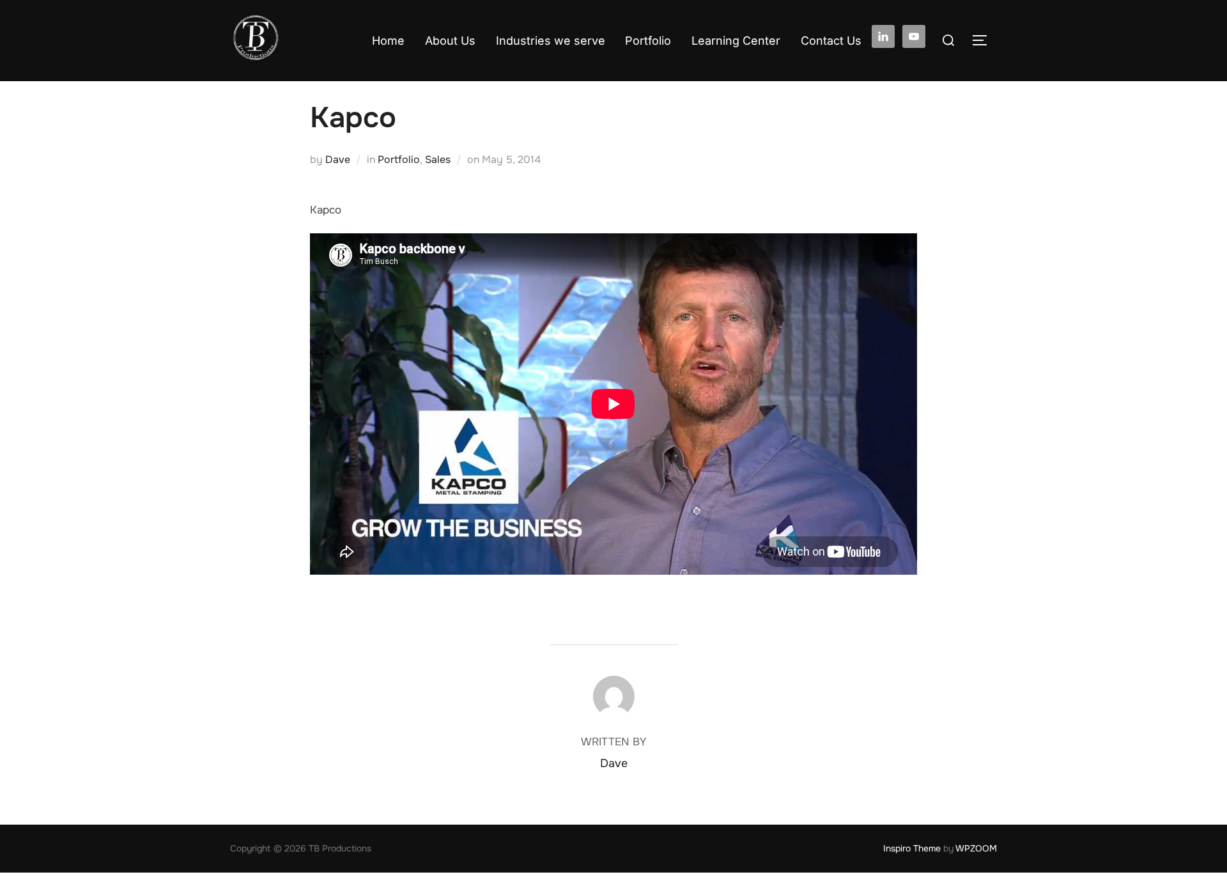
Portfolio (648, 40)
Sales (438, 159)
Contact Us (831, 40)
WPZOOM (976, 848)
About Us (450, 40)
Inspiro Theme (912, 848)
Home (388, 40)
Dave (337, 159)
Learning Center (735, 40)
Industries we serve (550, 40)
